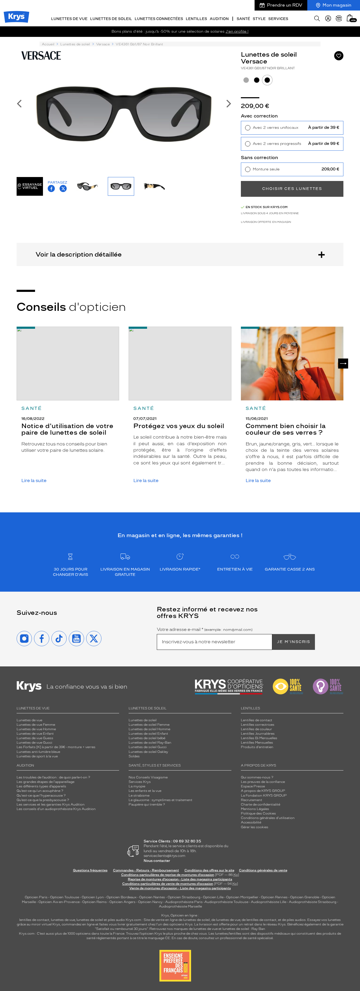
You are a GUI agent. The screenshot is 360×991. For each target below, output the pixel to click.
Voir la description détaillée (79, 254)
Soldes (134, 756)
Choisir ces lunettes (292, 189)
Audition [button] (219, 19)
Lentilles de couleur (256, 729)
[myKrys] (328, 18)
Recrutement (251, 800)
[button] (350, 17)
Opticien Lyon (93, 897)
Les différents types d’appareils (41, 786)
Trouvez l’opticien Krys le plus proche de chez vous (166, 933)
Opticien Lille (213, 897)
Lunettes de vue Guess (35, 738)
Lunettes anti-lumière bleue (38, 752)
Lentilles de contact (256, 720)
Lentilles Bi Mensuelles (259, 738)
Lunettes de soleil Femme (149, 725)
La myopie (137, 786)
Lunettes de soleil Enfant (148, 733)
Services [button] (278, 19)
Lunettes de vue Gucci (34, 742)
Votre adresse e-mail (204, 629)
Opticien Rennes (274, 897)
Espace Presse (253, 786)
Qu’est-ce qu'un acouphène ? (40, 791)
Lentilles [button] (196, 19)
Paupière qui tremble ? (147, 804)
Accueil (48, 44)
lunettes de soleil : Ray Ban (243, 929)
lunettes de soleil (89, 920)
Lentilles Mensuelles (257, 742)
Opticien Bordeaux (121, 897)
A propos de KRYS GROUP (263, 791)
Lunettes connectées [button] (159, 19)
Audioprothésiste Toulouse (226, 902)
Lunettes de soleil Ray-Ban (150, 742)
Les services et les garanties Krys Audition (51, 804)
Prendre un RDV (284, 5)
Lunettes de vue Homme (36, 729)
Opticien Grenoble (304, 897)
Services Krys (140, 782)
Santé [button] (243, 19)
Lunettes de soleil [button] (111, 19)
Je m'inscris (293, 642)
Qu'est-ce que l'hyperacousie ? (41, 795)
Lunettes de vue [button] (69, 19)
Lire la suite (33, 480)
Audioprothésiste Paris (184, 902)
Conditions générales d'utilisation (268, 818)
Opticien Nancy (150, 902)
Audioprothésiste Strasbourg (312, 902)
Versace (103, 44)
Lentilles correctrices (257, 725)
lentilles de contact (34, 920)
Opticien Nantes (152, 897)
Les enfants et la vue (145, 791)
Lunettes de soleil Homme (149, 729)
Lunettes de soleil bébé (147, 738)
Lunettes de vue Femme (36, 725)
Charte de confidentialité (260, 804)
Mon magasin (337, 5)
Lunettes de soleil (75, 44)
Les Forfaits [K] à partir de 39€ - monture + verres (56, 747)
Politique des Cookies (258, 813)
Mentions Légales (255, 809)
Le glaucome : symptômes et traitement (160, 800)
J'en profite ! (237, 31)
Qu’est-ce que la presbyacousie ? (43, 800)
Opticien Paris (36, 897)
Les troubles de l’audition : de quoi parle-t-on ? (53, 777)
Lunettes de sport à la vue (37, 756)
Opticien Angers (122, 902)
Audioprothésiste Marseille (180, 906)
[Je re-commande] (339, 18)
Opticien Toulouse (64, 897)
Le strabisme (139, 795)
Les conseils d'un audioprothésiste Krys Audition (56, 809)
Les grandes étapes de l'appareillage (45, 782)
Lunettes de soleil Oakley (148, 752)
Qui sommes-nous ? (257, 777)
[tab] (246, 80)
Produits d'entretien (257, 747)
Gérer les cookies (254, 827)
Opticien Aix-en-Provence (59, 902)
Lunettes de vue (29, 720)
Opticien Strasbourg (184, 897)
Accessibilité (251, 822)
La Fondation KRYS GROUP (264, 795)
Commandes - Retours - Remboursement (146, 870)
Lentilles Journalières (258, 733)
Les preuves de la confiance (263, 782)
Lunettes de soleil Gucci (148, 747)
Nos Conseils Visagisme (148, 777)
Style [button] (259, 19)
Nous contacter (157, 861)
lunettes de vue (63, 920)
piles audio (116, 920)
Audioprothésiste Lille (268, 902)
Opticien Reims (94, 902)
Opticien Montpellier (242, 897)
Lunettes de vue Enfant (35, 733)
